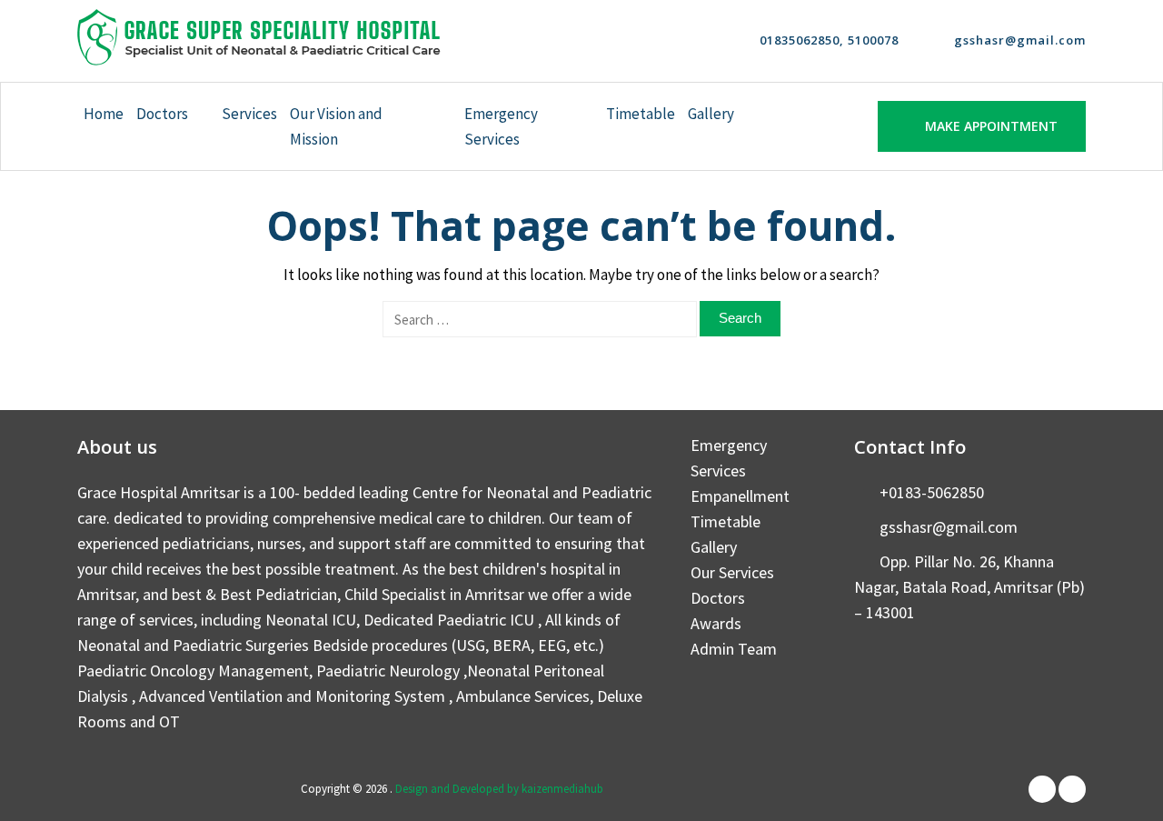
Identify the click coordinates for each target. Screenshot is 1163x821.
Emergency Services (501, 126)
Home (104, 114)
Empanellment (740, 496)
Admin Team (734, 648)
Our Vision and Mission (336, 126)
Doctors (162, 114)
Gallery (711, 114)
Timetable (640, 114)
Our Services (732, 572)
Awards (716, 623)
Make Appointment (991, 126)
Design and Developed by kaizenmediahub (499, 788)
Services (249, 114)
